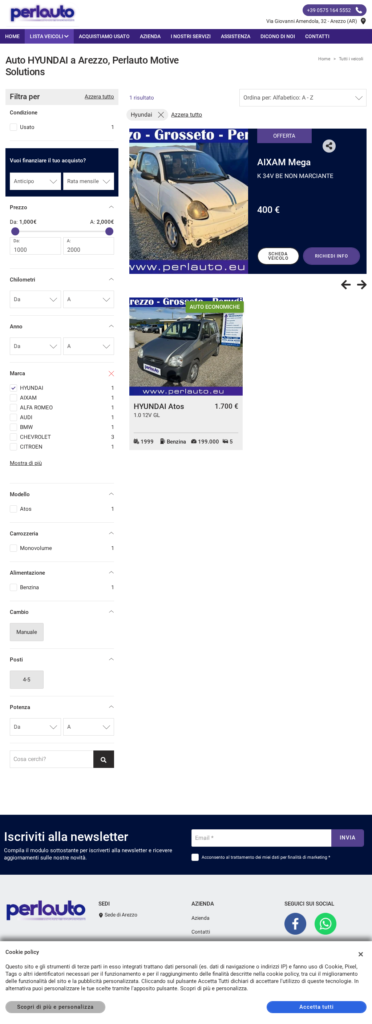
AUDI (67, 417)
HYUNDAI (67, 388)
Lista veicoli (47, 36)
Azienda (150, 36)
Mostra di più (26, 463)
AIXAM (67, 397)
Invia (348, 837)
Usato (67, 127)
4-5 (26, 679)
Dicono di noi (277, 36)
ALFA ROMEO (67, 407)
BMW (67, 427)
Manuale (26, 632)
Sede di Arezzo (120, 915)
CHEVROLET (67, 437)
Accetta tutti (316, 1007)
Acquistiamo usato (104, 36)
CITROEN (67, 447)
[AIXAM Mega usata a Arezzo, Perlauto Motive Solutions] (188, 201)
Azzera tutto (99, 96)
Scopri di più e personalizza (55, 1007)
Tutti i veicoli (351, 58)
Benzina (67, 587)
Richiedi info (331, 256)
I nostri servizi (191, 36)
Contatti (317, 36)
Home (12, 36)
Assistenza (235, 36)
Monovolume (67, 548)
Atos (67, 509)
